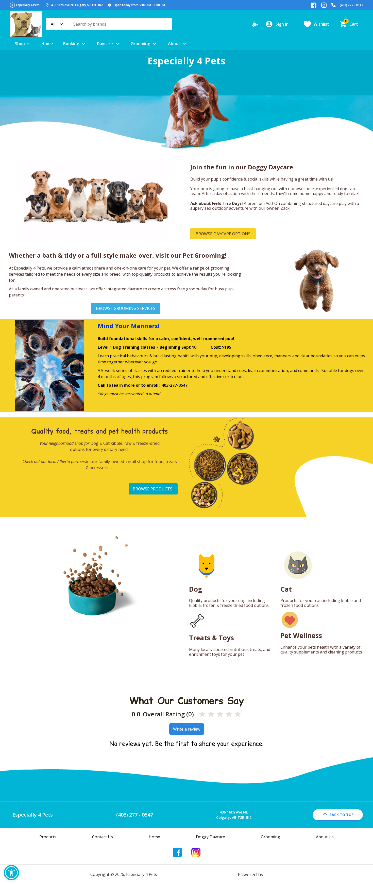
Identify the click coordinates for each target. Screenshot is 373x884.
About (174, 43)
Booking (71, 43)
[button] (11, 872)
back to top (341, 814)
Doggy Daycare (210, 837)
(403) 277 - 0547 (351, 5)
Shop (20, 43)
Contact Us (102, 837)
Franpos (274, 874)
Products (47, 837)
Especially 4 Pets (28, 5)
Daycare (105, 43)
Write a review (186, 729)
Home (47, 43)
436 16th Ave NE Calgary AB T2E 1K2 (77, 5)
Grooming (140, 43)
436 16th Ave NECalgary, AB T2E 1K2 (233, 815)
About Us (325, 837)
